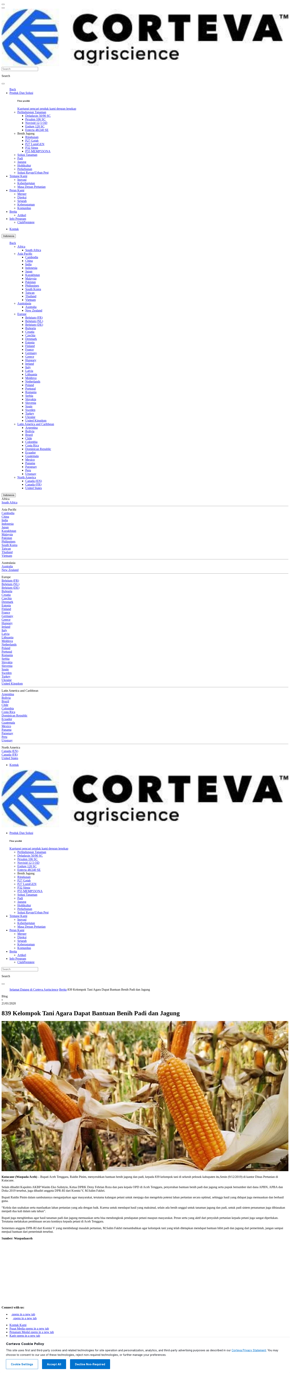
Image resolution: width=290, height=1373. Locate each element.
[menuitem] (46, 108)
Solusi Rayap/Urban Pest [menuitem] (33, 172)
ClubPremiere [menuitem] (26, 222)
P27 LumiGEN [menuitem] (34, 144)
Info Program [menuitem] (17, 218)
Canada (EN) (33, 481)
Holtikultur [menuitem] (24, 165)
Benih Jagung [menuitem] (26, 133)
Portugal (30, 388)
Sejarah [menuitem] (22, 201)
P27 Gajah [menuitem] (31, 140)
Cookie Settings (22, 1364)
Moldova (30, 378)
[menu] (3, 4)
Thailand (30, 296)
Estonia (30, 342)
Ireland (29, 363)
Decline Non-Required (90, 1364)
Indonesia (8, 236)
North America (26, 477)
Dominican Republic (38, 449)
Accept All (54, 1364)
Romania (30, 392)
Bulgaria (30, 328)
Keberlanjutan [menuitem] (26, 183)
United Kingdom (35, 420)
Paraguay (31, 466)
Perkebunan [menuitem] (24, 169)
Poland (29, 385)
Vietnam (30, 299)
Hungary (30, 360)
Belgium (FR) (34, 317)
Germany (31, 353)
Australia (30, 307)
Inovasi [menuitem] (21, 179)
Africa (21, 246)
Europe (21, 314)
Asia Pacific (24, 253)
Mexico (30, 459)
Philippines (32, 285)
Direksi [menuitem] (21, 197)
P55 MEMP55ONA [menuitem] (38, 151)
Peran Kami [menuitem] (16, 190)
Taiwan (30, 292)
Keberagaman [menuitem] (26, 204)
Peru (28, 470)
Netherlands (32, 381)
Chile (28, 438)
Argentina (31, 427)
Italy (28, 367)
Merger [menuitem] (21, 194)
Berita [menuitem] (13, 211)
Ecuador (30, 452)
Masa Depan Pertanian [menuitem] (31, 186)
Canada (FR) (33, 484)
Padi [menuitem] (20, 158)
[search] (3, 83)
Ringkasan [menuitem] (31, 137)
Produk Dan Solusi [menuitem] (21, 93)
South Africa (33, 250)
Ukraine (30, 417)
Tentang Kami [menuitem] (18, 176)
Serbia (29, 395)
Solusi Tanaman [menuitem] (27, 154)
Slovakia (30, 399)
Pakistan (30, 282)
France (29, 349)
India (28, 264)
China (29, 260)
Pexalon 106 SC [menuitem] (35, 119)
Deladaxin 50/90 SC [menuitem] (38, 115)
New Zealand (33, 310)
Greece (29, 356)
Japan (28, 271)
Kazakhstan (32, 275)
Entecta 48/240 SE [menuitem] (37, 130)
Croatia (29, 331)
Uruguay (30, 473)
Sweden (30, 410)
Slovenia (30, 402)
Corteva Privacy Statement (249, 1350)
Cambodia (31, 257)
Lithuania (31, 374)
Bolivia (29, 431)
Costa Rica (32, 445)
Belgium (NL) (34, 321)
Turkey (29, 413)
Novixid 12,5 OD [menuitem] (36, 122)
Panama (30, 463)
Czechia (30, 335)
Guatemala (32, 456)
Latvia (29, 370)
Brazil (29, 434)
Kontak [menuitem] (14, 229)
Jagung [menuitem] (21, 162)
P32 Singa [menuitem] (31, 147)
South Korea (33, 289)
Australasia (24, 303)
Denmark (31, 339)
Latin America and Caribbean (35, 424)
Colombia (31, 442)
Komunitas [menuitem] (24, 208)
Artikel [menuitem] (21, 215)
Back (12, 89)
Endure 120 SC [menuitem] (35, 126)
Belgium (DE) (34, 324)
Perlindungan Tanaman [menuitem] (31, 112)
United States (33, 488)
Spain (28, 406)
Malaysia (30, 278)
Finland (30, 346)
